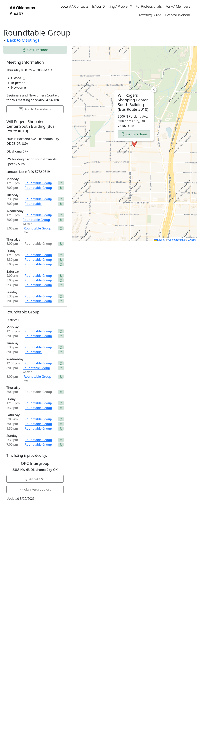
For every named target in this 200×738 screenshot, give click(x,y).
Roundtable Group (38, 183)
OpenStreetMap (176, 239)
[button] (134, 143)
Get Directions (37, 50)
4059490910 (37, 479)
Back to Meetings (23, 40)
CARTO (192, 239)
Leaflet (160, 239)
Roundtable (33, 204)
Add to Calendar (36, 109)
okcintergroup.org (37, 489)
